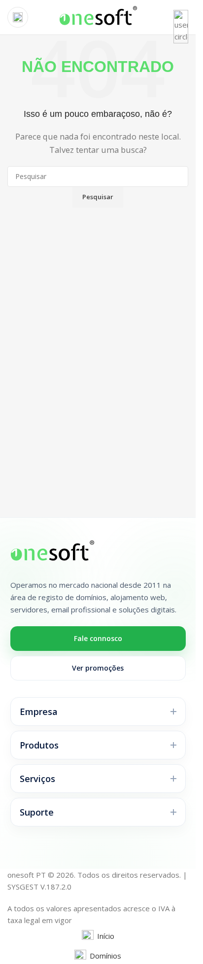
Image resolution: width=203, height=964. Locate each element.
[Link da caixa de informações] (98, 17)
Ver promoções (98, 668)
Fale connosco (98, 638)
